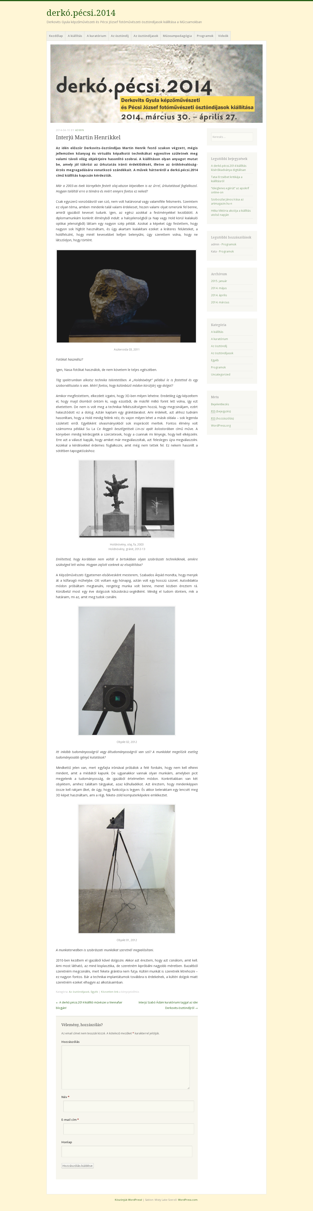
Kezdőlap (56, 36)
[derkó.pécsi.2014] (156, 83)
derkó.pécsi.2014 (81, 13)
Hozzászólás (70, 1042)
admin (79, 130)
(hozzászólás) (222, 418)
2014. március (220, 302)
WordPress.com (188, 1199)
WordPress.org (221, 425)
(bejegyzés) (221, 411)
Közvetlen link (109, 991)
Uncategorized (220, 374)
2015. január (219, 281)
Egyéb (94, 991)
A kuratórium (96, 36)
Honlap (66, 1142)
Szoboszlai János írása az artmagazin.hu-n (227, 201)
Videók (223, 36)
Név (65, 1097)
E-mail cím (70, 1120)
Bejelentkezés (220, 404)
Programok (205, 36)
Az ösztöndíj (120, 36)
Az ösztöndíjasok (146, 36)
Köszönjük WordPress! (128, 1199)
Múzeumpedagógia (177, 36)
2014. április (219, 295)
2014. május (219, 288)
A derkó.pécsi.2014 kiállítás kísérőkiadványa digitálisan (228, 168)
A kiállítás (75, 36)
